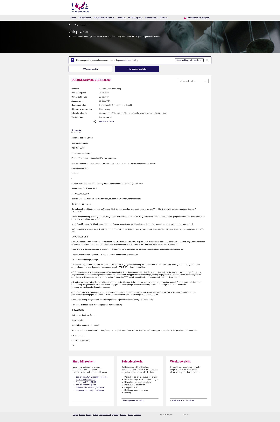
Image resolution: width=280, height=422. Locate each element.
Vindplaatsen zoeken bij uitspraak (90, 387)
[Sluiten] (207, 60)
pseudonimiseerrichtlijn (128, 60)
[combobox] (193, 81)
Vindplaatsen (77, 117)
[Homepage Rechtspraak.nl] (79, 7)
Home (73, 18)
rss (174, 414)
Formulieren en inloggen (198, 18)
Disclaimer (137, 415)
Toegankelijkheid (105, 415)
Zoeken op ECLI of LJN (86, 382)
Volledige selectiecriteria (133, 400)
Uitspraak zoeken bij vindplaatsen (90, 390)
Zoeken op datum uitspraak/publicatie (91, 377)
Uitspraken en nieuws (104, 18)
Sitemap (82, 415)
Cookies (95, 415)
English (75, 415)
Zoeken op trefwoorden (85, 379)
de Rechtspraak (135, 18)
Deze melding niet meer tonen (189, 60)
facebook (195, 414)
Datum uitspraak (78, 93)
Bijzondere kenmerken (81, 109)
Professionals (151, 18)
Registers (121, 18)
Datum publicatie (79, 97)
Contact (163, 18)
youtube (207, 414)
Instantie (75, 89)
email (178, 414)
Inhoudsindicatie (79, 113)
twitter (191, 414)
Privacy (88, 415)
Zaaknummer (77, 101)
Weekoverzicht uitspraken (183, 400)
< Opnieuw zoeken (90, 69)
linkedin (203, 414)
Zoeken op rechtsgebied (86, 385)
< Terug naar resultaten (137, 69)
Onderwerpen (85, 18)
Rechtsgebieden (78, 105)
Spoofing (115, 415)
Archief (130, 415)
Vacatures (123, 415)
